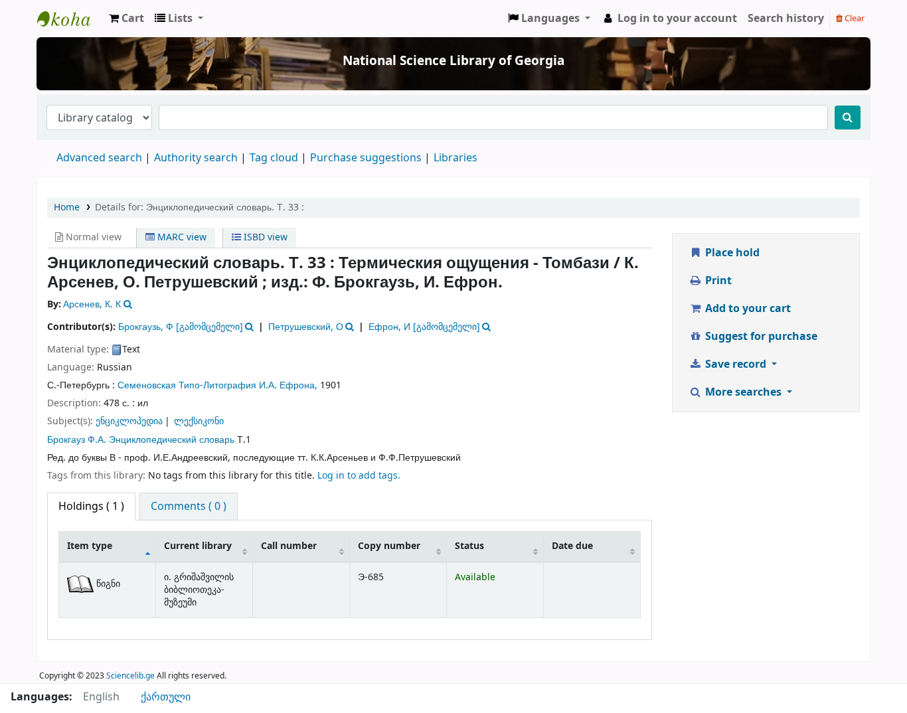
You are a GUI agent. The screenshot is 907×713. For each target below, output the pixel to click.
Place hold (731, 253)
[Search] (848, 117)
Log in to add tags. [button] (358, 476)
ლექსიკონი (199, 421)
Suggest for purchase (759, 337)
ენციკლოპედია (129, 421)
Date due (572, 546)
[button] (126, 18)
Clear (854, 18)
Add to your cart (746, 309)
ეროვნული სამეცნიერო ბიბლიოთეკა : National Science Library (70, 18)
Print (717, 281)
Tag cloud (274, 158)
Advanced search (99, 158)
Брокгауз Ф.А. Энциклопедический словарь (140, 440)
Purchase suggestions (366, 158)
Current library (198, 546)
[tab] (188, 506)
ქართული (166, 697)
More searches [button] (743, 392)
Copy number (389, 546)
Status (469, 546)
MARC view (180, 237)
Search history (786, 19)
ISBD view (264, 237)
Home (67, 207)
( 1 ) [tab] (91, 507)
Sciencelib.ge (130, 676)
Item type (89, 546)
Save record (735, 364)
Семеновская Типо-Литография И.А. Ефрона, (217, 385)
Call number (289, 546)
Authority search (196, 158)
